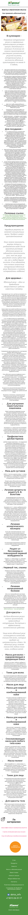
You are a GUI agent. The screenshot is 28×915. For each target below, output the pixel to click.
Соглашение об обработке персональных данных (14, 888)
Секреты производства (15, 846)
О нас (14, 860)
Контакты (14, 881)
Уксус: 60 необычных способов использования (15, 219)
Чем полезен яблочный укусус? (15, 215)
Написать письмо (14, 875)
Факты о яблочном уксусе (14, 869)
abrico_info (16, 894)
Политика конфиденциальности (14, 884)
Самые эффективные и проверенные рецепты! (14, 216)
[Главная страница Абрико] (14, 3)
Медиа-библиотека (14, 878)
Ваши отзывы (14, 872)
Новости (14, 866)
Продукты (14, 863)
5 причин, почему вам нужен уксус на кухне (13, 217)
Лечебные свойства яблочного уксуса (13, 214)
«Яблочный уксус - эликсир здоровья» (14, 609)
